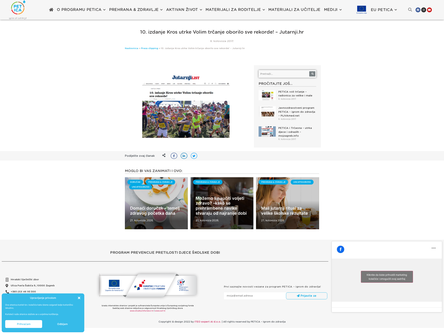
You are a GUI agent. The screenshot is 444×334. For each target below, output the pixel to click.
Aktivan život (182, 10)
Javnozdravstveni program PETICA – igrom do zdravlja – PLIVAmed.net (296, 112)
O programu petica (79, 10)
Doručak (135, 182)
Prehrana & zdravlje (134, 10)
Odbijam (62, 324)
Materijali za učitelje (294, 10)
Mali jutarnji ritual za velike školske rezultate (284, 211)
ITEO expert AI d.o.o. (207, 322)
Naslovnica (131, 48)
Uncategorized (141, 187)
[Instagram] (423, 9)
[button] (79, 298)
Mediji (331, 10)
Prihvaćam (24, 324)
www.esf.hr (160, 311)
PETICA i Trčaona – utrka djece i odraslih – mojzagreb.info (295, 132)
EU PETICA (382, 10)
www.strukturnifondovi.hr (141, 311)
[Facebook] (418, 9)
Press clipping (149, 48)
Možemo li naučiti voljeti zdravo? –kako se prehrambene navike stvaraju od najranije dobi (221, 206)
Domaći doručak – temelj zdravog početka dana (155, 211)
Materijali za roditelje (233, 10)
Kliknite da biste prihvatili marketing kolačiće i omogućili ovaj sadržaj (387, 276)
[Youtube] (429, 9)
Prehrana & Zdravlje (160, 182)
